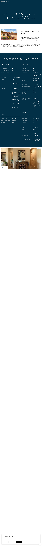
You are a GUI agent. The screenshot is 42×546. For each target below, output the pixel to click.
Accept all (19, 542)
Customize (12, 542)
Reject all (5, 542)
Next (6, 167)
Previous (2, 167)
